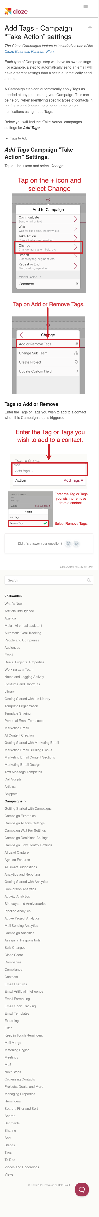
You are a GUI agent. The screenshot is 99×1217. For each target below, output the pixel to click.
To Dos (10, 1159)
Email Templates (17, 1013)
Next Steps (13, 1071)
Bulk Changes (15, 947)
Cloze (34, 1185)
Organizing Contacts (20, 1079)
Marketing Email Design (22, 764)
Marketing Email (17, 727)
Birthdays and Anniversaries (25, 903)
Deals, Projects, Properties (24, 661)
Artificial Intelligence (19, 610)
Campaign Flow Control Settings (28, 844)
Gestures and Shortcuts (22, 683)
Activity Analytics (17, 896)
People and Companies (22, 640)
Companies (13, 962)
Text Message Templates (23, 771)
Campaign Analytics (19, 932)
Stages (10, 1144)
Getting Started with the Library (27, 698)
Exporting (12, 1020)
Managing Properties (20, 1093)
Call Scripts (13, 779)
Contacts (11, 976)
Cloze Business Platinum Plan (29, 51)
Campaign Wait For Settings (25, 830)
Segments (12, 1122)
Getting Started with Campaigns (28, 808)
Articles (10, 786)
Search (10, 1115)
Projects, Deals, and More (24, 1086)
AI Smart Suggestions (21, 866)
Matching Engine (17, 1049)
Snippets (11, 793)
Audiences (12, 647)
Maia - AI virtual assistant (23, 625)
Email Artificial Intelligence (24, 991)
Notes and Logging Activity (24, 676)
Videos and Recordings (22, 1166)
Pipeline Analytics (18, 910)
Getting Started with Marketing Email (32, 742)
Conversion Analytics (20, 888)
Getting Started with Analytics (26, 881)
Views (9, 1174)
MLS (8, 1064)
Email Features (16, 983)
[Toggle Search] (89, 580)
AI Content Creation (19, 735)
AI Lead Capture (17, 852)
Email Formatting (17, 998)
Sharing (10, 1130)
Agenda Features (17, 859)
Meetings (11, 1057)
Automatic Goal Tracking (23, 632)
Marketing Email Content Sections (30, 757)
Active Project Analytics (22, 918)
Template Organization (21, 705)
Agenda (10, 618)
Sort (8, 1137)
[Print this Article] (90, 27)
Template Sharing (17, 713)
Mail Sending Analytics (21, 925)
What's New (14, 603)
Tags (8, 1152)
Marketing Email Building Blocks (28, 749)
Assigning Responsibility (23, 940)
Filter (8, 1027)
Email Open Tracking (20, 1005)
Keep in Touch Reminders (24, 1035)
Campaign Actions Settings (25, 822)
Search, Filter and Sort (21, 1108)
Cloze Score (14, 954)
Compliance (13, 969)
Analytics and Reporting (22, 874)
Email (9, 654)
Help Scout (64, 1185)
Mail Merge (13, 1042)
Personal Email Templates (24, 720)
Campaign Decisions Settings (26, 837)
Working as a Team (19, 669)
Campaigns (14, 801)
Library (10, 691)
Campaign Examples (20, 815)
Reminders (13, 1101)
